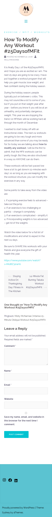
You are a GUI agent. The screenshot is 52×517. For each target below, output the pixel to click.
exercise (11, 32)
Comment (10, 346)
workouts (42, 32)
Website (8, 399)
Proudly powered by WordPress (18, 507)
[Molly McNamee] (26, 9)
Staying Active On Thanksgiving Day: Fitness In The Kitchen (15, 284)
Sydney (6, 512)
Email (7, 385)
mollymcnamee (11, 60)
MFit (26, 32)
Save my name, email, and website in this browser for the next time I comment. (24, 421)
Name (8, 371)
